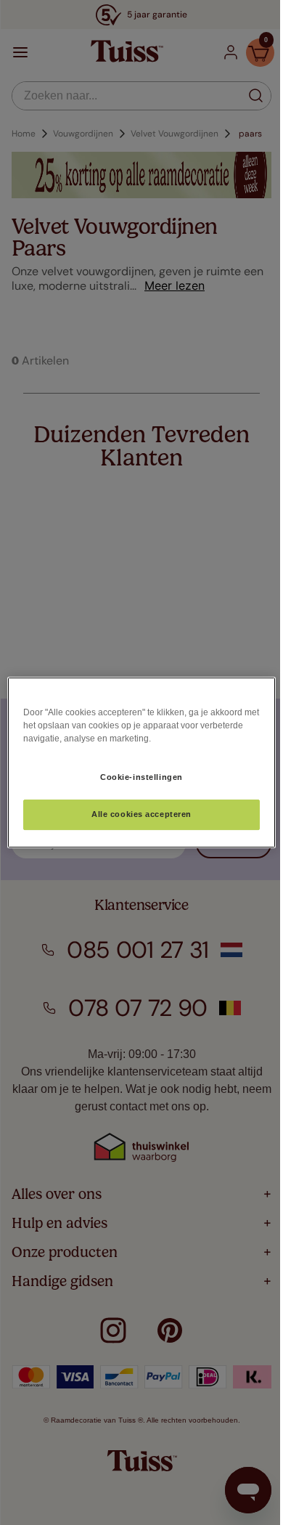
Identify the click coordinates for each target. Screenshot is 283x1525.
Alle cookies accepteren (141, 814)
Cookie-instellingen (141, 777)
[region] (141, 762)
